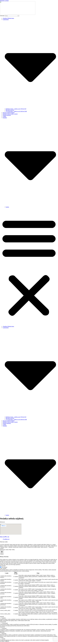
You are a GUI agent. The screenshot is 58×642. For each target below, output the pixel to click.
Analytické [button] (2, 627)
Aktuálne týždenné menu (8, 18)
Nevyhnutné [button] (3, 565)
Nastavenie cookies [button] (4, 549)
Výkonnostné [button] (3, 621)
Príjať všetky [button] (12, 549)
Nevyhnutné (4, 567)
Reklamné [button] (2, 632)
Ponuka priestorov (7, 115)
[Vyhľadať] (18, 16)
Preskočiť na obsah (4, 0)
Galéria (4, 116)
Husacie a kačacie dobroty (9, 112)
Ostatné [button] (1, 637)
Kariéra (7, 207)
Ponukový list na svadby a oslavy (10, 113)
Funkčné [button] (2, 616)
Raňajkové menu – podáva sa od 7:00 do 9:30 (16, 108)
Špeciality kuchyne (10, 110)
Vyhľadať (2, 15)
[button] (29, 267)
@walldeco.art (6, 539)
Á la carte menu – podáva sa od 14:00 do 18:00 (16, 111)
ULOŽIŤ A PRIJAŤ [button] (4, 641)
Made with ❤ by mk (4, 536)
